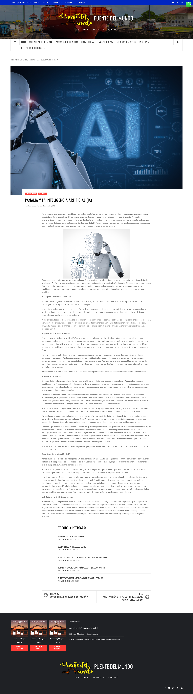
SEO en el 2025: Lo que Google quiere (72, 546)
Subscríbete (80, 2)
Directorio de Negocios (126, 42)
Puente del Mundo (113, 18)
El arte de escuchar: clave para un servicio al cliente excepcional (83, 557)
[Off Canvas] (15, 42)
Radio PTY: (143, 42)
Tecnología (42, 194)
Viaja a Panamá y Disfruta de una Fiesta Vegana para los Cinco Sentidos (123, 596)
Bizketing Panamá (17, 2)
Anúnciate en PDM (106, 42)
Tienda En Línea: (87, 42)
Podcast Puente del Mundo (67, 42)
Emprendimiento (31, 194)
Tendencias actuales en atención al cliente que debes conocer (81, 567)
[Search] (178, 42)
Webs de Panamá (33, 2)
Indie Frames (58, 2)
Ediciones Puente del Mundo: (33, 47)
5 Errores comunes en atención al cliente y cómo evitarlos (80, 578)
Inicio (23, 42)
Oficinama (69, 2)
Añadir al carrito (19, 648)
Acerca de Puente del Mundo (40, 42)
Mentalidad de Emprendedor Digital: (71, 536)
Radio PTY (46, 2)
